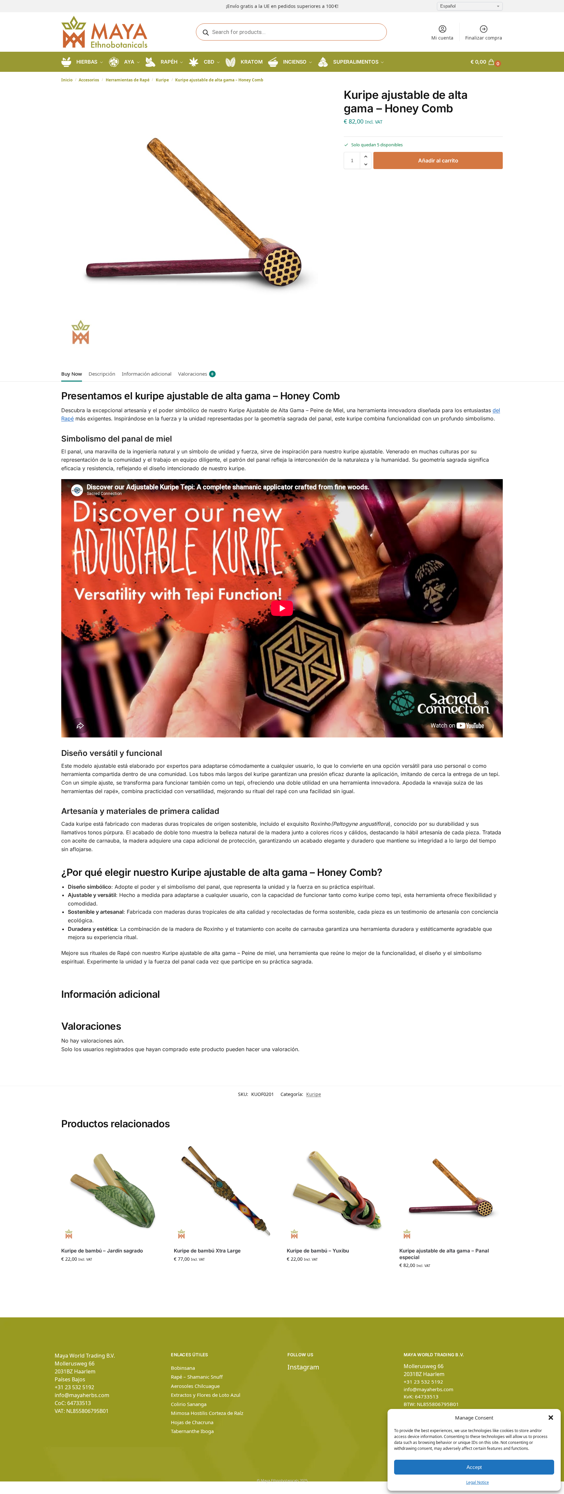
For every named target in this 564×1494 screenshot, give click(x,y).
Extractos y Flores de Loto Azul (205, 1395)
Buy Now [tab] (71, 373)
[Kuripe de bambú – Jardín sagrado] (112, 1190)
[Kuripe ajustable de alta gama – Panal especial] (450, 1190)
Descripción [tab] (102, 373)
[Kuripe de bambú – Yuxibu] (338, 1190)
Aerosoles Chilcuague (195, 1386)
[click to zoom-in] (193, 221)
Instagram (303, 1367)
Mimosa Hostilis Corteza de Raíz (207, 1413)
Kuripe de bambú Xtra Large (207, 1251)
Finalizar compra (483, 38)
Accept (474, 1467)
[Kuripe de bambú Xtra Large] (225, 1190)
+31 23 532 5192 (74, 1387)
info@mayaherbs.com (82, 1395)
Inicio (66, 80)
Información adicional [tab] (147, 373)
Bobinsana (183, 1368)
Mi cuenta (442, 38)
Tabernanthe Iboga (192, 1431)
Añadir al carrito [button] (112, 1273)
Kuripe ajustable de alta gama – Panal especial (444, 1254)
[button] (551, 1417)
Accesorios (89, 80)
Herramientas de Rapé (127, 80)
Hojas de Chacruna (192, 1422)
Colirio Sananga (188, 1404)
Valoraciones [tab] (195, 373)
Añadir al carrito (438, 160)
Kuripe (162, 80)
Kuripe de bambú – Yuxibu (318, 1251)
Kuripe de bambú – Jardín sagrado (102, 1251)
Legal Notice (477, 1482)
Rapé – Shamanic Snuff (197, 1376)
